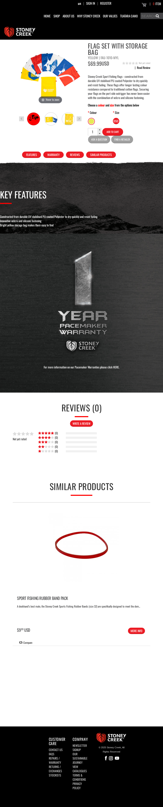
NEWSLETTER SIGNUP (80, 747)
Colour (93, 112)
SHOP (56, 16)
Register (105, 3)
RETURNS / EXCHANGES (55, 768)
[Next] (146, 561)
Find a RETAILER (122, 139)
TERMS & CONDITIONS (79, 777)
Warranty (53, 154)
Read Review (142, 68)
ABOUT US (68, 16)
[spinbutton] (92, 132)
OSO (116, 121)
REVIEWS (75, 154)
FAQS (51, 754)
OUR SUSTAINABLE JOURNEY (80, 758)
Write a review (81, 423)
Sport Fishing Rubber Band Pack (42, 598)
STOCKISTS (55, 775)
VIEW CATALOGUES (80, 768)
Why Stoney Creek (88, 16)
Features (31, 154)
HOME (47, 16)
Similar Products (101, 154)
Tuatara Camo (129, 16)
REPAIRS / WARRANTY (55, 760)
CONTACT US (56, 749)
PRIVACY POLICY (77, 785)
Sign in (90, 3)
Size (117, 112)
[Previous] (17, 561)
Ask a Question (99, 139)
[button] (99, 130)
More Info (136, 631)
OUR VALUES (110, 16)
